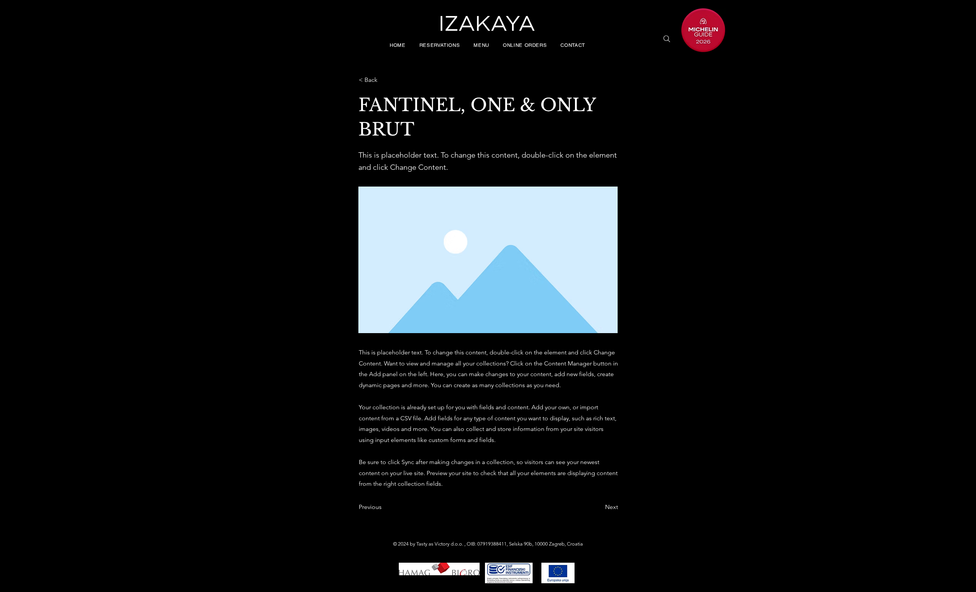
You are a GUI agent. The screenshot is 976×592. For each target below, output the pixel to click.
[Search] (667, 39)
